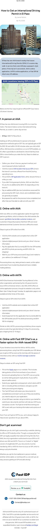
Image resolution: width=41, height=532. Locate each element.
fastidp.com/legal (32, 525)
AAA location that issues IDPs (23, 169)
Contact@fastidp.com (22, 502)
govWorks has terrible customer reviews (18, 219)
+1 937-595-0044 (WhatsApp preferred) (22, 498)
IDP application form (18, 177)
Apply (11, 370)
